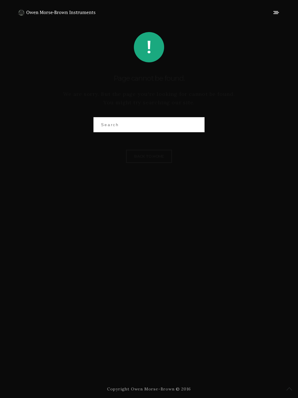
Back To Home (149, 156)
